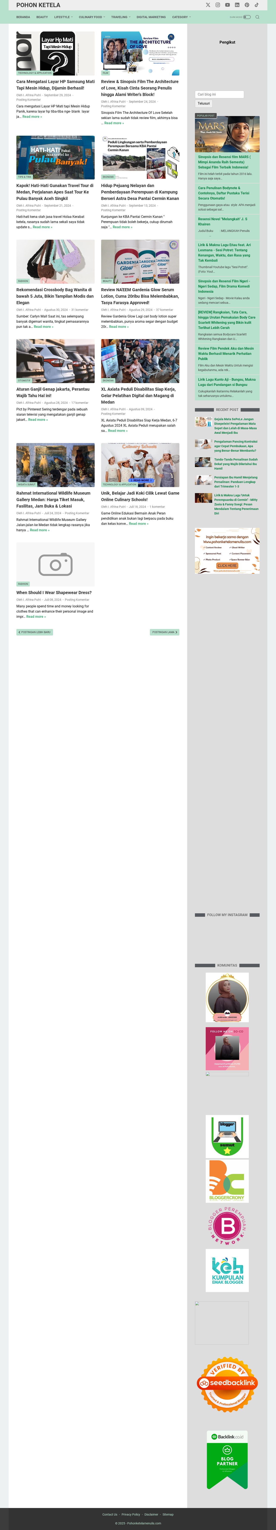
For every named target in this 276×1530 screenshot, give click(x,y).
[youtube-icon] (227, 5)
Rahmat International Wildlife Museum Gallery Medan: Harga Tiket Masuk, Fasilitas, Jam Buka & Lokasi (53, 500)
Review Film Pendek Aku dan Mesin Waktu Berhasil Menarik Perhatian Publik (226, 353)
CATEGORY (180, 17)
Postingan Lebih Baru (35, 632)
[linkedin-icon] (237, 5)
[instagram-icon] (218, 5)
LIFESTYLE (62, 17)
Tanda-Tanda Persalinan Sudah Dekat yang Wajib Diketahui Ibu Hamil (236, 464)
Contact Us (109, 1514)
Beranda (23, 17)
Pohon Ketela (38, 5)
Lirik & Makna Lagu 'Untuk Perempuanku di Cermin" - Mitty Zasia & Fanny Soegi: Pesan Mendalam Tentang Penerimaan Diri (236, 504)
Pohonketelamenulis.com (144, 1523)
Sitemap (168, 1514)
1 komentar (157, 506)
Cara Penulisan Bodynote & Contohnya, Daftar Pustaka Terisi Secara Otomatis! (223, 193)
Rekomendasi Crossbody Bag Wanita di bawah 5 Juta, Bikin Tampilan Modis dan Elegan (55, 296)
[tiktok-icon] (257, 5)
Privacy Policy (131, 1514)
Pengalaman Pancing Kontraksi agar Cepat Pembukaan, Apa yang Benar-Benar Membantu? (235, 446)
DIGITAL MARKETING (151, 17)
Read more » (32, 117)
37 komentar (164, 309)
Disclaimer (151, 1514)
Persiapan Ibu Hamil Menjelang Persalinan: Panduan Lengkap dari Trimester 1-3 (235, 482)
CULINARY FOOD (90, 17)
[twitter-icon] (208, 5)
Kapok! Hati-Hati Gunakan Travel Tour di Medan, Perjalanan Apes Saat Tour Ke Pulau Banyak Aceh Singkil (54, 192)
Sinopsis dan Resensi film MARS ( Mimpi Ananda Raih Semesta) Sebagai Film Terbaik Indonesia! (224, 162)
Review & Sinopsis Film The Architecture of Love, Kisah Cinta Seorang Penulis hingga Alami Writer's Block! (140, 88)
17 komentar (79, 402)
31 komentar (79, 309)
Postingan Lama (163, 632)
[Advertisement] (227, 746)
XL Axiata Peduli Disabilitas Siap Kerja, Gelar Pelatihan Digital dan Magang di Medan (138, 396)
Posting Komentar (28, 99)
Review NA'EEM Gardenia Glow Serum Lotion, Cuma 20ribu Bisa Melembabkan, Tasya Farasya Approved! (140, 296)
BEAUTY (42, 17)
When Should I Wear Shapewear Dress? (54, 592)
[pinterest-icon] (247, 5)
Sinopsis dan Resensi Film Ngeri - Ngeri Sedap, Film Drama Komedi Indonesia (224, 286)
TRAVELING (119, 17)
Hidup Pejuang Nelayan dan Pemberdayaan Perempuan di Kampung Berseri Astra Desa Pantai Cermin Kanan (140, 192)
